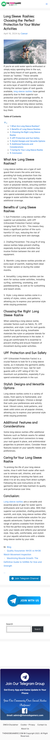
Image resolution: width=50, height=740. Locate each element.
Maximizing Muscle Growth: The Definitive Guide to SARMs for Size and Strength (23, 562)
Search (9, 624)
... (4, 572)
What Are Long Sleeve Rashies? (25, 126)
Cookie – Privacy (28, 725)
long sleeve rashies (23, 91)
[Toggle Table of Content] (5, 123)
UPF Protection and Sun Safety (26, 138)
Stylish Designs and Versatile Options (28, 141)
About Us (25, 728)
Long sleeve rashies (13, 501)
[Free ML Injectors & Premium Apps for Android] (11, 4)
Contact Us (42, 725)
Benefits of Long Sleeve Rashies (26, 129)
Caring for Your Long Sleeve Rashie (27, 150)
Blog (9, 547)
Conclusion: (17, 153)
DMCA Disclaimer (10, 725)
